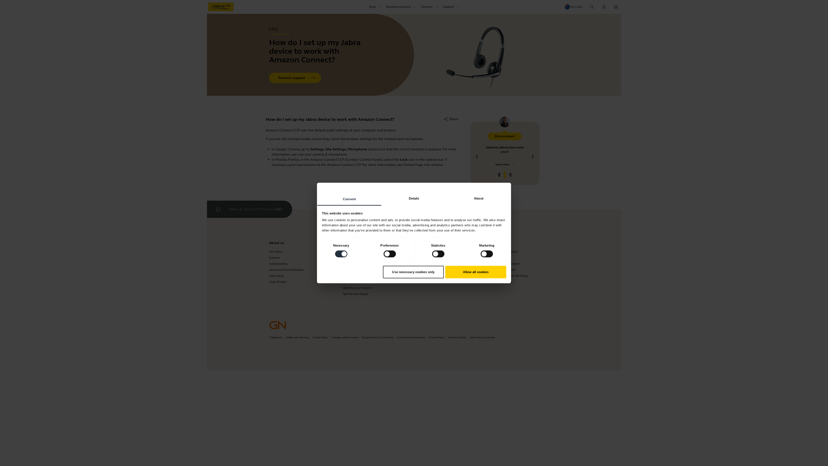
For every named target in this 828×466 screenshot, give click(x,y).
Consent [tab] (349, 199)
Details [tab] (414, 198)
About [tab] (478, 198)
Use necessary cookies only (413, 272)
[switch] (390, 253)
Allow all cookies (476, 272)
